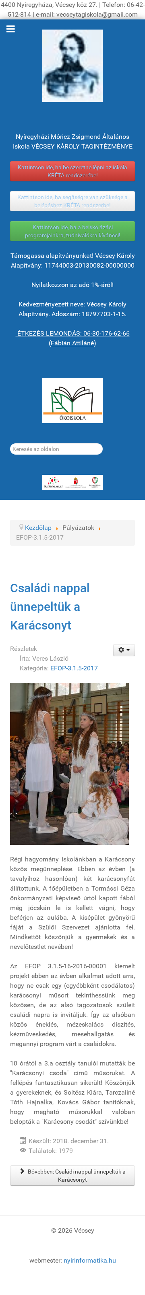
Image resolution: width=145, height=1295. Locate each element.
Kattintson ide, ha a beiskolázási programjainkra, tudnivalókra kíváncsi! (72, 231)
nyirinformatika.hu (90, 1260)
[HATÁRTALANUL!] (72, 482)
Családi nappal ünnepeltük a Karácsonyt (50, 606)
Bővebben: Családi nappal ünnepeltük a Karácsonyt (76, 1175)
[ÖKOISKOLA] (72, 400)
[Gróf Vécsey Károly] (72, 66)
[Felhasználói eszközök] (124, 650)
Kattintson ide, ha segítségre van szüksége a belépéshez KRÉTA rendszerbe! (72, 201)
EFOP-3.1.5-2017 (74, 668)
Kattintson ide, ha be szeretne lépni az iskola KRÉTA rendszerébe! (72, 171)
